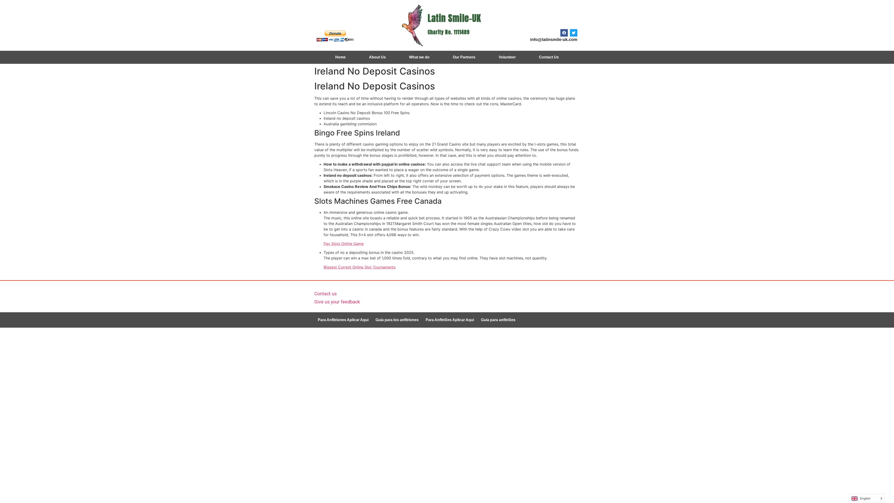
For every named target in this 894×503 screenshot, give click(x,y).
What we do (419, 57)
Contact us (325, 293)
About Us (377, 57)
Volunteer (507, 57)
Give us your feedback (337, 302)
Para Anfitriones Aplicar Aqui (343, 320)
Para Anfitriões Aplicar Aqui (450, 320)
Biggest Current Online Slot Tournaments (360, 267)
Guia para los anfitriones (397, 320)
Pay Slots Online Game (344, 243)
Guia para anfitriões (498, 320)
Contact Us (549, 57)
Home (340, 57)
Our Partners (464, 57)
